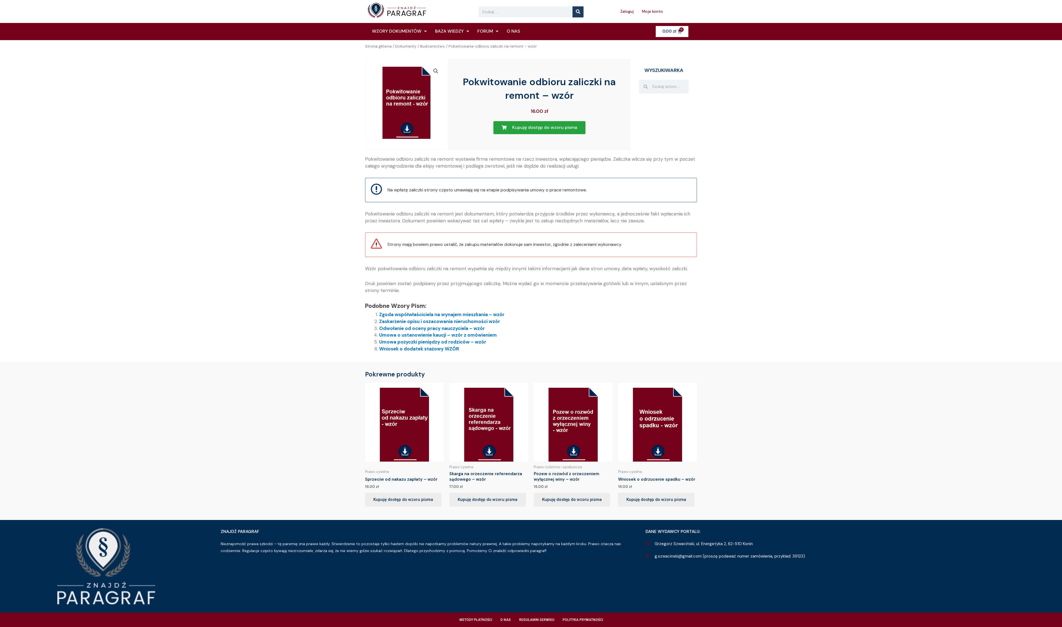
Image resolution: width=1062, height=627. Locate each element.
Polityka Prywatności (583, 620)
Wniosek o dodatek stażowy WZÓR (419, 349)
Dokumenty (406, 46)
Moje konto (652, 11)
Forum (485, 31)
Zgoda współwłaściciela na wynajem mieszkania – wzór (441, 314)
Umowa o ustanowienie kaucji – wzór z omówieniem (438, 335)
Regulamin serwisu (536, 620)
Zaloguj (627, 11)
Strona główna (378, 46)
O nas (513, 31)
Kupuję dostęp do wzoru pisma (403, 499)
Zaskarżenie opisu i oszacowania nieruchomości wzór (439, 321)
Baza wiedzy (449, 31)
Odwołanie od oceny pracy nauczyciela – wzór (432, 328)
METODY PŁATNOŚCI (475, 620)
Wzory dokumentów (396, 31)
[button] (436, 71)
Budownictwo (432, 46)
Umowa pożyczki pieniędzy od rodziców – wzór (432, 342)
